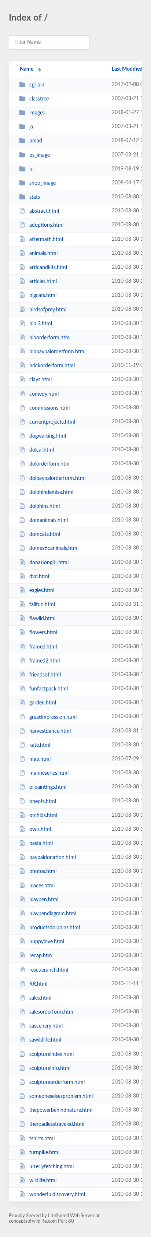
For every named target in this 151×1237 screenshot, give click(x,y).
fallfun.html (42, 604)
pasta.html (41, 843)
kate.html (39, 745)
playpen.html (43, 899)
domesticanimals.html (53, 548)
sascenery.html (46, 1026)
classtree (39, 99)
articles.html (43, 281)
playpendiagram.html (52, 913)
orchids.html (43, 815)
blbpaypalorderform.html (57, 351)
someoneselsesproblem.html (61, 1096)
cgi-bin (36, 85)
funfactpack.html (48, 689)
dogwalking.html (47, 436)
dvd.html (39, 576)
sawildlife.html (45, 1040)
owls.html (40, 829)
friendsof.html (45, 675)
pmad (35, 141)
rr (31, 169)
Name (26, 69)
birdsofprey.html (47, 309)
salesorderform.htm (51, 1012)
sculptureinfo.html (49, 1068)
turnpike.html (44, 1152)
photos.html (42, 871)
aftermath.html (46, 239)
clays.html (40, 379)
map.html (40, 759)
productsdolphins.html (54, 927)
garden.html (42, 703)
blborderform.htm (49, 337)
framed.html (43, 647)
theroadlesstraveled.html (56, 1124)
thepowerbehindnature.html (60, 1110)
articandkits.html (48, 267)
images (37, 113)
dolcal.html (41, 450)
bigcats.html (42, 295)
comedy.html (44, 393)
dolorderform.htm (49, 464)
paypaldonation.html (52, 857)
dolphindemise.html (51, 492)
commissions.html (49, 408)
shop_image (42, 183)
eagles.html (41, 590)
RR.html (38, 984)
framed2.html (44, 661)
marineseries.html (49, 773)
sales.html (40, 998)
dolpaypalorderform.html (57, 478)
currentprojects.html (52, 422)
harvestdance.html (50, 731)
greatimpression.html (53, 717)
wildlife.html (42, 1180)
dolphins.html (44, 506)
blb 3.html (40, 323)
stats (34, 197)
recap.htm (40, 955)
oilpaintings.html (47, 787)
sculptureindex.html (51, 1054)
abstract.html (44, 211)
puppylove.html (46, 941)
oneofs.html (42, 801)
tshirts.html (42, 1138)
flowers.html (43, 632)
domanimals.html (48, 520)
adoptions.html (46, 225)
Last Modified (127, 69)
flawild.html (42, 618)
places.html (42, 885)
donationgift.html (49, 562)
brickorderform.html (52, 365)
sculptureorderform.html (57, 1082)
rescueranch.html (48, 969)
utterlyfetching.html (51, 1166)
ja (31, 127)
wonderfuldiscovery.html (57, 1194)
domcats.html (44, 534)
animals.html (43, 253)
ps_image (39, 155)
